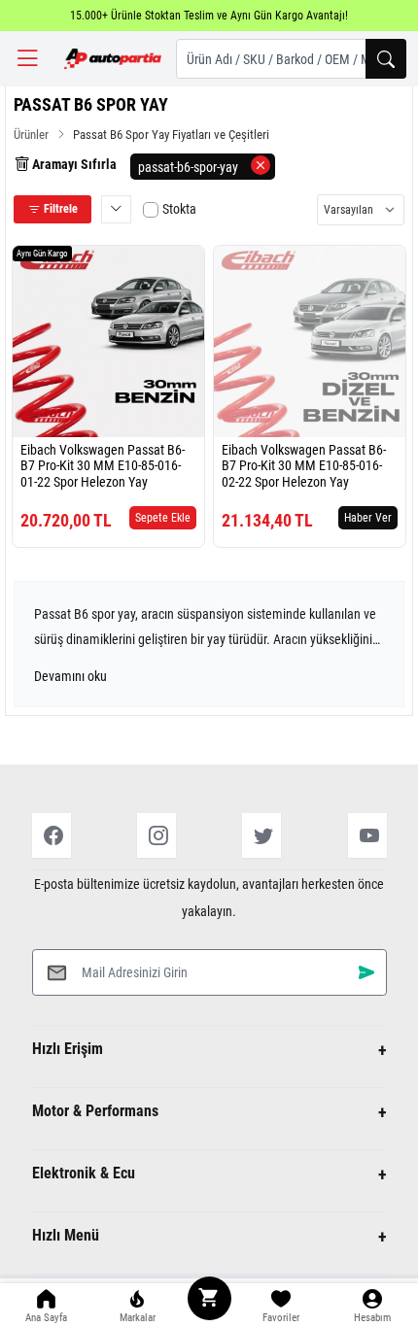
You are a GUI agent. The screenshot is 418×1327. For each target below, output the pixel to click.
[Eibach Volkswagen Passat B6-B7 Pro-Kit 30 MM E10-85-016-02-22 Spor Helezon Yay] (309, 341)
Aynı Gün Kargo (42, 253)
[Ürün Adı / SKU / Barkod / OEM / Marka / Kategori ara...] (386, 59)
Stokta (179, 209)
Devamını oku (70, 676)
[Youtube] (367, 835)
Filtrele (59, 209)
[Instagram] (156, 835)
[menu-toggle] (27, 59)
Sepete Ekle (163, 518)
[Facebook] (51, 835)
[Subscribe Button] (366, 972)
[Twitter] (261, 835)
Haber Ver (368, 518)
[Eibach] (47, 415)
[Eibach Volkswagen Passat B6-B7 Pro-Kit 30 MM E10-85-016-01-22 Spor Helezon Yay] (108, 341)
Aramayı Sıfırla (73, 164)
